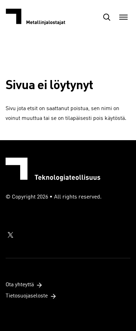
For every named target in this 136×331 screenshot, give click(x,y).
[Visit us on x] (10, 235)
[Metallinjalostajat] (40, 17)
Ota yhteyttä (20, 285)
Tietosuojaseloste (27, 296)
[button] (107, 17)
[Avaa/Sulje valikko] (123, 17)
